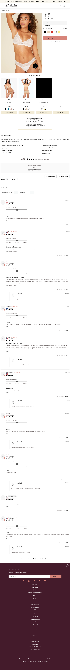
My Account (35, 602)
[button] (2, 43)
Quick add (9, 112)
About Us (35, 639)
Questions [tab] (14, 179)
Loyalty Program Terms (38, 658)
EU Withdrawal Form (35, 632)
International (35, 621)
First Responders (35, 607)
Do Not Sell (48, 658)
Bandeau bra (26, 102)
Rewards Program (35, 604)
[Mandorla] (11, 109)
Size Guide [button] (47, 25)
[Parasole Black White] (45, 109)
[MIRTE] (8, 109)
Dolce (9, 100)
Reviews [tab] (3, 179)
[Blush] (26, 109)
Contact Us (35, 624)
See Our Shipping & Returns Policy (35, 121)
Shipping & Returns (35, 619)
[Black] (5, 109)
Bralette (9, 102)
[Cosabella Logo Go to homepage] (11, 5)
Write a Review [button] (64, 176)
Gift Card (35, 629)
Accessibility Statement (35, 646)
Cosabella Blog (35, 641)
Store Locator (35, 652)
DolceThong (47, 15)
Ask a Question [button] (51, 176)
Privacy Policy (22, 658)
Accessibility (35, 644)
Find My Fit (35, 616)
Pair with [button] (35, 65)
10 (45, 558)
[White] (29, 109)
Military (35, 609)
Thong (7, 221)
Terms (29, 658)
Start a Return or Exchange (35, 627)
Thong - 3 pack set (43, 102)
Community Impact (35, 649)
